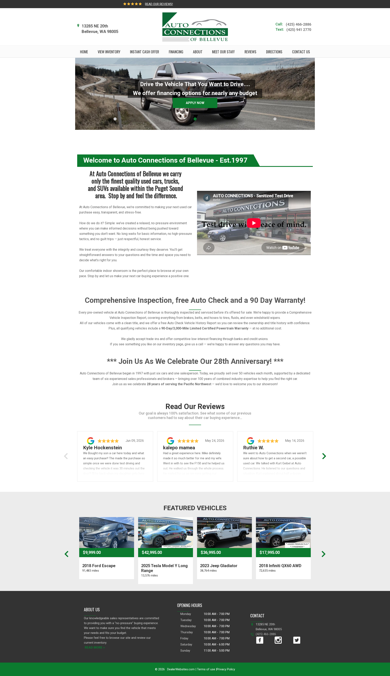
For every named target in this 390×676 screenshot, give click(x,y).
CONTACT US (301, 51)
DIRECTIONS (274, 51)
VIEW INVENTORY (109, 51)
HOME (84, 51)
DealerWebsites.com (180, 669)
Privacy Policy (226, 669)
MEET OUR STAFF (223, 51)
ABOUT (198, 51)
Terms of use (205, 669)
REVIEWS (250, 51)
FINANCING (176, 51)
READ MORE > (95, 647)
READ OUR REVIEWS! (159, 4)
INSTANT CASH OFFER (144, 51)
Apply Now (195, 103)
